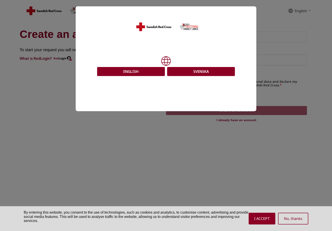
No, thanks (293, 218)
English (131, 71)
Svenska (201, 71)
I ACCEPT (262, 218)
